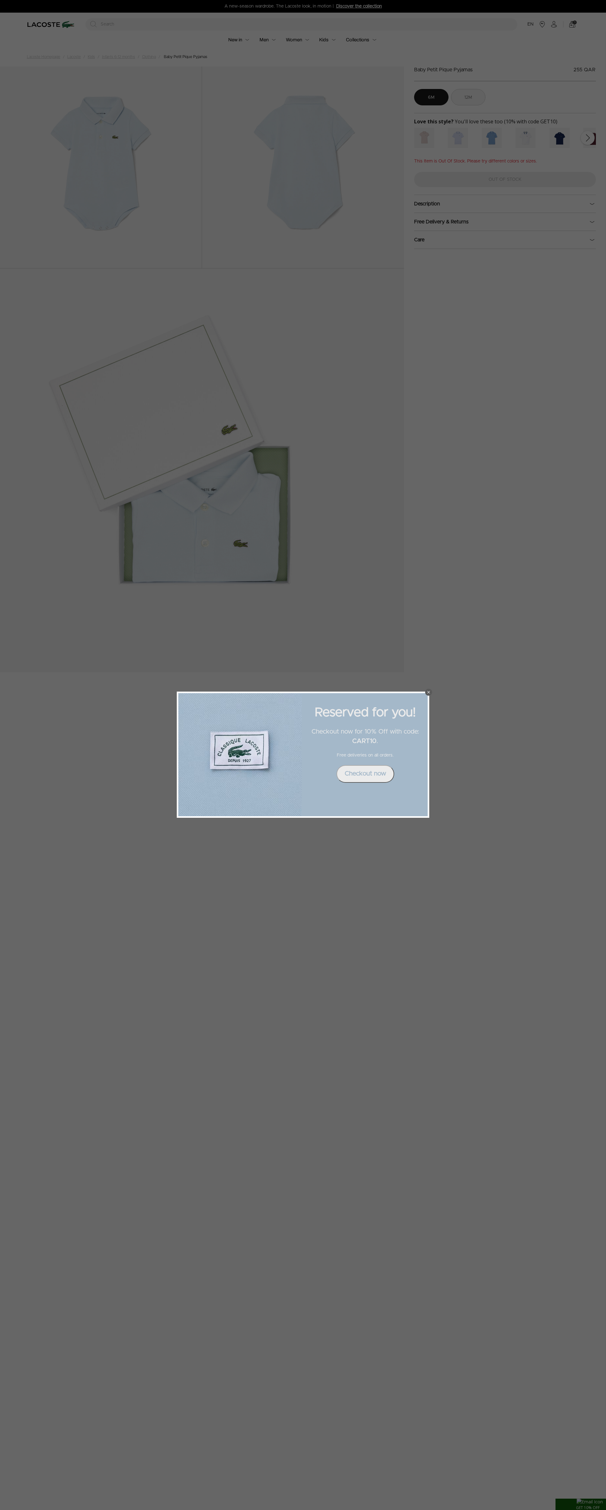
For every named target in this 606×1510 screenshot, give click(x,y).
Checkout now (365, 773)
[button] (428, 692)
